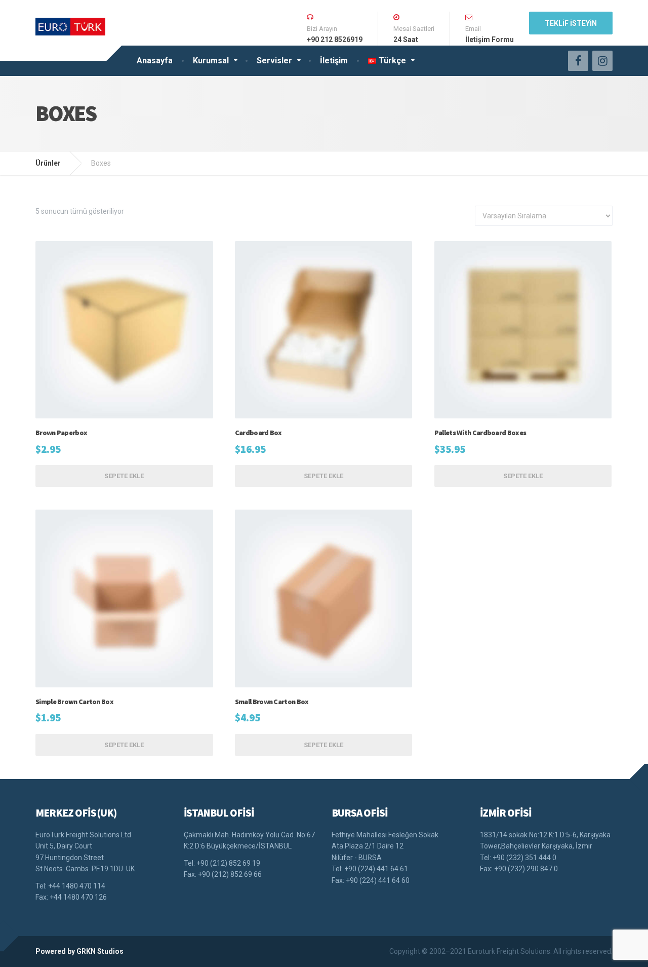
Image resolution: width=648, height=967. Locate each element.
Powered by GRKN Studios (79, 951)
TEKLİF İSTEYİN (571, 23)
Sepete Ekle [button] (124, 476)
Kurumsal (211, 60)
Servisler (274, 60)
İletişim (334, 60)
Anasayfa (155, 60)
